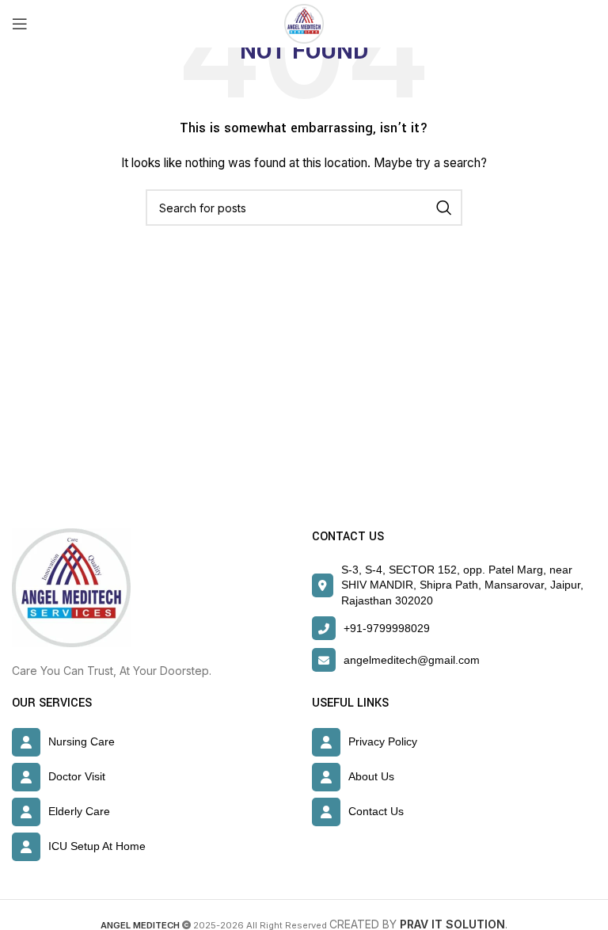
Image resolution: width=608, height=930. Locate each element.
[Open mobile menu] (20, 24)
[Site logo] (304, 22)
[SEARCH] (444, 207)
